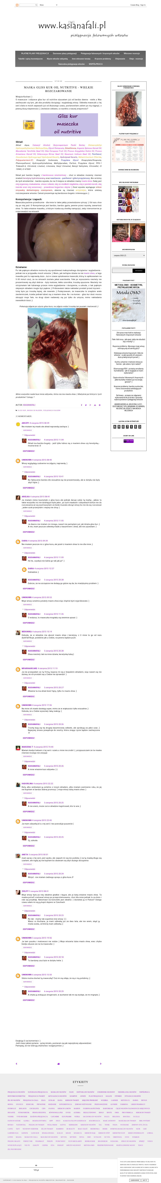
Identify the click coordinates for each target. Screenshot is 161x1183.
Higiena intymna (39, 1121)
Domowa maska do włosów (121, 1129)
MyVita (64, 1137)
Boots (109, 1112)
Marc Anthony (109, 1121)
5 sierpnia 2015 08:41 (39, 891)
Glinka (26, 1121)
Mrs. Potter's (144, 1121)
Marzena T (27, 747)
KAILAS (60, 1133)
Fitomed (118, 1096)
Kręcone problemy (90, 1100)
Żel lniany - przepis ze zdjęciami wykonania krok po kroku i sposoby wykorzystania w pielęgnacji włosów (128, 397)
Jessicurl (30, 1104)
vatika (77, 1117)
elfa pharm (66, 1117)
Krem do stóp (104, 1133)
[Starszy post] (101, 1064)
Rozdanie (52, 1104)
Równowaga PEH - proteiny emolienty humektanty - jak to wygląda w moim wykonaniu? (129, 371)
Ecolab (52, 1100)
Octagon (97, 1137)
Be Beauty (71, 1129)
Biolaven (23, 1108)
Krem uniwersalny (136, 1133)
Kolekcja (78, 1133)
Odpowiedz (27, 430)
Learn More (135, 1180)
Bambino (60, 1129)
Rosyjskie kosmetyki (16, 1096)
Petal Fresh (52, 1125)
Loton (10, 1137)
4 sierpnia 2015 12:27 (44, 569)
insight (60, 1145)
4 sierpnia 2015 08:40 (42, 460)
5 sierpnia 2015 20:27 (54, 687)
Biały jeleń (82, 1129)
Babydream (108, 1108)
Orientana (117, 1137)
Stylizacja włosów (133, 1096)
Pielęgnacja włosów (52, 410)
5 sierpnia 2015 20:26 (54, 724)
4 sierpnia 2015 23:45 (42, 820)
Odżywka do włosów (85, 1092)
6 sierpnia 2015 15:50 (42, 975)
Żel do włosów (14, 1100)
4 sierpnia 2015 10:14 (42, 632)
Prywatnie (41, 1104)
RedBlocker (90, 1141)
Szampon (73, 1096)
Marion (77, 1108)
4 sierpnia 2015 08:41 (40, 497)
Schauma (114, 1141)
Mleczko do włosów (49, 1137)
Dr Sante (11, 1112)
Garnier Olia (13, 1133)
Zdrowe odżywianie (83, 1104)
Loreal (150, 1133)
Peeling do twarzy (36, 1125)
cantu (10, 1129)
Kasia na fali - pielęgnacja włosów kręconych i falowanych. (41, 1180)
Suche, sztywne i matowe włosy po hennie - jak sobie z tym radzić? (129, 363)
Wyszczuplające (15, 1145)
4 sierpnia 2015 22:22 (43, 784)
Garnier (114, 1100)
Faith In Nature (14, 1121)
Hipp (51, 1121)
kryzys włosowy (74, 1145)
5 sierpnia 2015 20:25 (54, 803)
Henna (10, 1104)
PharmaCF (39, 1141)
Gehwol (25, 1133)
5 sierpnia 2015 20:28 (54, 580)
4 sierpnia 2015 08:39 (39, 423)
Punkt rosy (60, 1141)
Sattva (63, 1125)
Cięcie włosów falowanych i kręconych (133, 1108)
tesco (140, 1145)
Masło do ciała (31, 1137)
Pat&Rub (135, 1137)
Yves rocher (22, 1117)
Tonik (107, 1125)
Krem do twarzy (72, 1100)
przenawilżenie (101, 1104)
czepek (45, 1145)
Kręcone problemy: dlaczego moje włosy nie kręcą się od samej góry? (129, 347)
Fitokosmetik (23, 1112)
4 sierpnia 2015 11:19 (47, 668)
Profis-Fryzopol (39, 1112)
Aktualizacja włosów (57, 1096)
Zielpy (25, 891)
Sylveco (19, 1104)
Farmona (124, 1104)
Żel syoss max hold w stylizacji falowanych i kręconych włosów (128, 334)
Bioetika (126, 1117)
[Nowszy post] (16, 1064)
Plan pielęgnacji (96, 1096)
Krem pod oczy (119, 1133)
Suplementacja (65, 1104)
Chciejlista (34, 1108)
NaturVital (21, 1125)
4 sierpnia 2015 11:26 (54, 614)
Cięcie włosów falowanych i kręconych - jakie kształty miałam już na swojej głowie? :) (128, 380)
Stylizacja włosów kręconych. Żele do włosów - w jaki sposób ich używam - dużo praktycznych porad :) (128, 355)
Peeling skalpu (14, 1141)
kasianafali (34, 440)
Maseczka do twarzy (127, 1121)
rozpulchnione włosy (125, 1145)
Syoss (68, 1112)
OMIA (117, 1112)
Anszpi (25, 423)
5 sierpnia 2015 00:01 (38, 855)
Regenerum (102, 1141)
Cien (43, 1108)
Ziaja (43, 1100)
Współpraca (144, 1092)
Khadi (68, 1133)
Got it (145, 1180)
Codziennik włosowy (106, 1092)
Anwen (83, 1096)
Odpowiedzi (29, 435)
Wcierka (104, 1100)
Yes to (27, 1145)
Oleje (71, 1092)
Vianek (11, 1117)
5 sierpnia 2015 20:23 (54, 915)
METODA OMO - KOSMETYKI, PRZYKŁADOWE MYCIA (129, 286)
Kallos (109, 1096)
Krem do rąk (90, 1133)
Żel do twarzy (47, 1129)
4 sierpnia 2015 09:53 (42, 597)
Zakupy (36, 1145)
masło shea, (90, 273)
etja (52, 1145)
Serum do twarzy (143, 1112)
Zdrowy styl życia (140, 1125)
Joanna (51, 1108)
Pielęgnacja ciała (30, 1100)
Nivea (81, 1137)
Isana (60, 1100)
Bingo (101, 1112)
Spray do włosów (128, 1141)
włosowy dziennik (30, 1129)
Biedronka (94, 1129)
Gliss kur (22, 410)
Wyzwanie (124, 1125)
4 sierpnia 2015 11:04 (54, 440)
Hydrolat (12, 1108)
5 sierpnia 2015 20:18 (54, 957)
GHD (145, 1129)
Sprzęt (141, 1141)
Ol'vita (107, 1137)
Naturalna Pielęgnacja (38, 1092)
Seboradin (73, 1125)
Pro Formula (127, 1112)
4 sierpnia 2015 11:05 (54, 521)
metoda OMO (89, 1145)
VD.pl (36, 1170)
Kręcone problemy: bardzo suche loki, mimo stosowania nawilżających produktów (128, 388)
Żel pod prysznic (15, 1149)
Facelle (136, 1117)
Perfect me (27, 1141)
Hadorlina (27, 784)
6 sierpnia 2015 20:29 (54, 991)
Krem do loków (64, 1108)
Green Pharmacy (138, 1104)
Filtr (138, 1129)
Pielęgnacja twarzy (36, 1096)
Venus (150, 1141)
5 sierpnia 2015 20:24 (54, 874)
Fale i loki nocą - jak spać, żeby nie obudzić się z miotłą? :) (128, 340)
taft (18, 1129)
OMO (89, 1137)
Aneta (25, 855)
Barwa (135, 1100)
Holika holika (48, 1133)
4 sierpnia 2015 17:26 (42, 705)
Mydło (10, 1125)
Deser (105, 1129)
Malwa (19, 1137)
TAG (100, 1125)
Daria (25, 541)
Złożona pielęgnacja (39, 1117)
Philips (50, 1141)
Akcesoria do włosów (92, 1117)
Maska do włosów (35, 410)
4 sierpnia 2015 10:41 (54, 477)
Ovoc (127, 1137)
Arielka (26, 497)
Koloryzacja (94, 1121)
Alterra (77, 1112)
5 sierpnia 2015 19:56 (42, 938)
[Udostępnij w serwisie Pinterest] (100, 405)
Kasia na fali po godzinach (74, 1121)
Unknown (27, 460)
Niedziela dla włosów (127, 1092)
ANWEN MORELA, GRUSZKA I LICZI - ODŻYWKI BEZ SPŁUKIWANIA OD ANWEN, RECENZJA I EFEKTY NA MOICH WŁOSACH (128, 407)
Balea (106, 1117)
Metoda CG (125, 1100)
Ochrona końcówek (91, 1108)
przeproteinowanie (105, 1145)
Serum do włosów (88, 1125)
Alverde (113, 1104)
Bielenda (116, 1117)
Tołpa (115, 1125)
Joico (58, 1121)
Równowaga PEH (56, 1112)
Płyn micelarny (75, 1141)
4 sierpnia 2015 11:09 (54, 557)
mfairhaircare (29, 668)
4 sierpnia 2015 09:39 (38, 541)
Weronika (27, 632)
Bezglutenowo (89, 1112)
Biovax (144, 1100)
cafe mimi (55, 1117)
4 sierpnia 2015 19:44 (43, 747)
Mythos (73, 1137)
